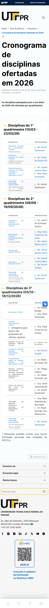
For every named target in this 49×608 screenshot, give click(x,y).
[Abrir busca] (43, 17)
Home (4, 28)
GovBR (4, 2)
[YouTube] (37, 533)
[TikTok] (26, 533)
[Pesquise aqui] (44, 491)
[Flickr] (8, 533)
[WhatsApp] (43, 533)
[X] (31, 533)
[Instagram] (14, 533)
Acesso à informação (37, 2)
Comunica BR (19, 2)
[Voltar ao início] (15, 504)
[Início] (16, 17)
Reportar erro (39, 457)
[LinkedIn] (20, 533)
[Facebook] (2, 533)
